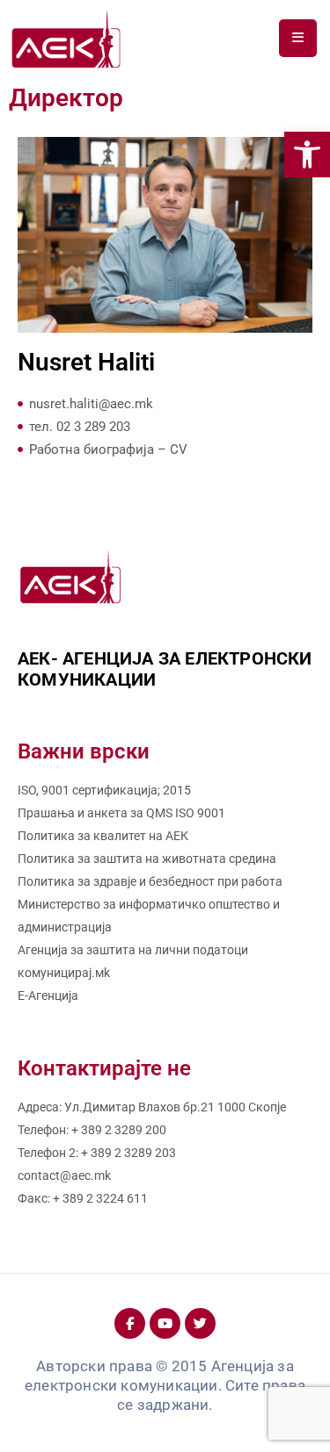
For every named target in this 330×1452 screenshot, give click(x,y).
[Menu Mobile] (298, 38)
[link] (307, 154)
